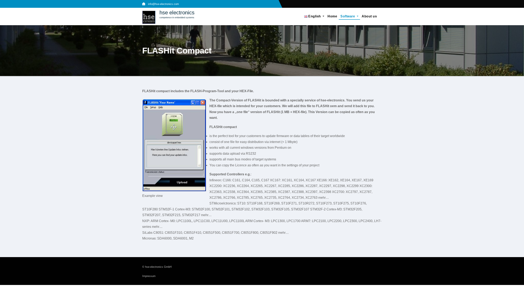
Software (348, 16)
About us (369, 16)
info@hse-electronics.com (163, 4)
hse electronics (176, 12)
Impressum (149, 276)
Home (332, 16)
